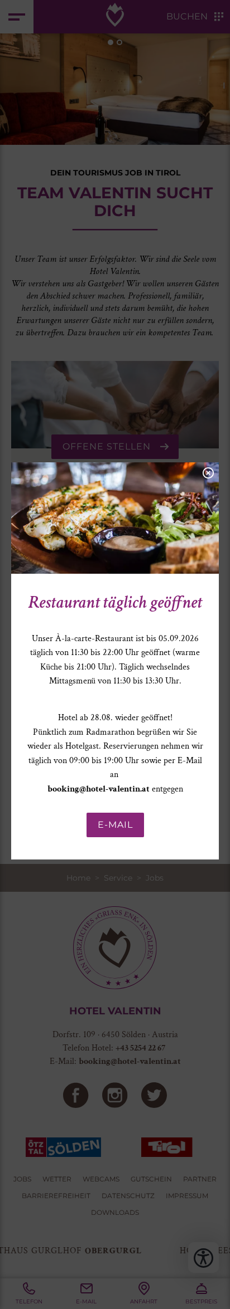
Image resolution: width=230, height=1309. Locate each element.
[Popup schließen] (207, 471)
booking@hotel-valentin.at (98, 789)
